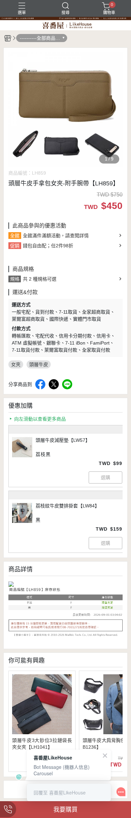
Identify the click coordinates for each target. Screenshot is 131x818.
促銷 (14, 245)
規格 (14, 279)
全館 (14, 235)
